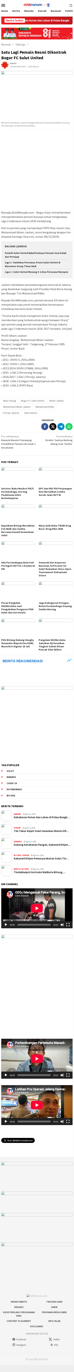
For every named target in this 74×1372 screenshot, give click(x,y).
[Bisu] (62, 925)
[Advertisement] (37, 170)
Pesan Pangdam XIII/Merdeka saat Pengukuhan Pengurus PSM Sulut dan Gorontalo (17, 607)
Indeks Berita (19, 1301)
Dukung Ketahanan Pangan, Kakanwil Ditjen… (42, 844)
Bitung (11, 795)
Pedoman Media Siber (54, 1312)
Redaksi (18, 1307)
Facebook (21, 1339)
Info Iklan (54, 1321)
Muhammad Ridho (44, 406)
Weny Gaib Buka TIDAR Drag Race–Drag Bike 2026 (55, 527)
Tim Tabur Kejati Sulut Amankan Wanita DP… (41, 831)
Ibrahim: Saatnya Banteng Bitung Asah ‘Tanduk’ (59, 440)
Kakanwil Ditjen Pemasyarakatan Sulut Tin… (41, 858)
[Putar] (6, 925)
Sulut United (30, 412)
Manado (11, 777)
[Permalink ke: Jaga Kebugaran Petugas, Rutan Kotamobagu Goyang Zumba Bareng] (56, 590)
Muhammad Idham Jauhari (17, 406)
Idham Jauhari (56, 400)
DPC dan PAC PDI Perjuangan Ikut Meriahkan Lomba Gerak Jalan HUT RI (55, 492)
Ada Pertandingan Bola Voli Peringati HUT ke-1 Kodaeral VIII (18, 566)
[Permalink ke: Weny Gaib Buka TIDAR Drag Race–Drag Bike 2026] (56, 513)
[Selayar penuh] (68, 925)
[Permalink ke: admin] (4, 64)
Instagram (21, 1344)
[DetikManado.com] (36, 4)
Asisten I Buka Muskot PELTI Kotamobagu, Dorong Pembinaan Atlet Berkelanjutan (17, 493)
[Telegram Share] (61, 426)
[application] (37, 908)
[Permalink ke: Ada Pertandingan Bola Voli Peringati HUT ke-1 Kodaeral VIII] (18, 550)
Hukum (17, 828)
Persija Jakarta (11, 412)
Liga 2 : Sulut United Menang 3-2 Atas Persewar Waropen (36, 272)
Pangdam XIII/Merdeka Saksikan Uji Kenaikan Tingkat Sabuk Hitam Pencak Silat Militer (52, 644)
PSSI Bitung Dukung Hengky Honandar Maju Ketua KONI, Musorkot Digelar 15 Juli (17, 643)
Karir (54, 1307)
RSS (56, 1344)
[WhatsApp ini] (69, 426)
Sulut (10, 771)
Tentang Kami (54, 1301)
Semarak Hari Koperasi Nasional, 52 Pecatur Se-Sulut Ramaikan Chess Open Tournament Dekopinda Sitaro (55, 569)
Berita (17, 869)
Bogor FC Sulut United (32, 400)
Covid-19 (12, 783)
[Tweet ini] (52, 426)
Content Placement (19, 1321)
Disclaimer (36, 1326)
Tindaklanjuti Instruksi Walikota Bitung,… (40, 872)
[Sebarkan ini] (44, 426)
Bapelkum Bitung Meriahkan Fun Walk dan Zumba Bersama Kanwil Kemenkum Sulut (18, 530)
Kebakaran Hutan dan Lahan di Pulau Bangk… (42, 817)
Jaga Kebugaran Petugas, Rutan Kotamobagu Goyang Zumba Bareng (55, 606)
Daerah (17, 814)
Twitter (56, 1339)
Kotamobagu (14, 789)
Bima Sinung (9, 400)
